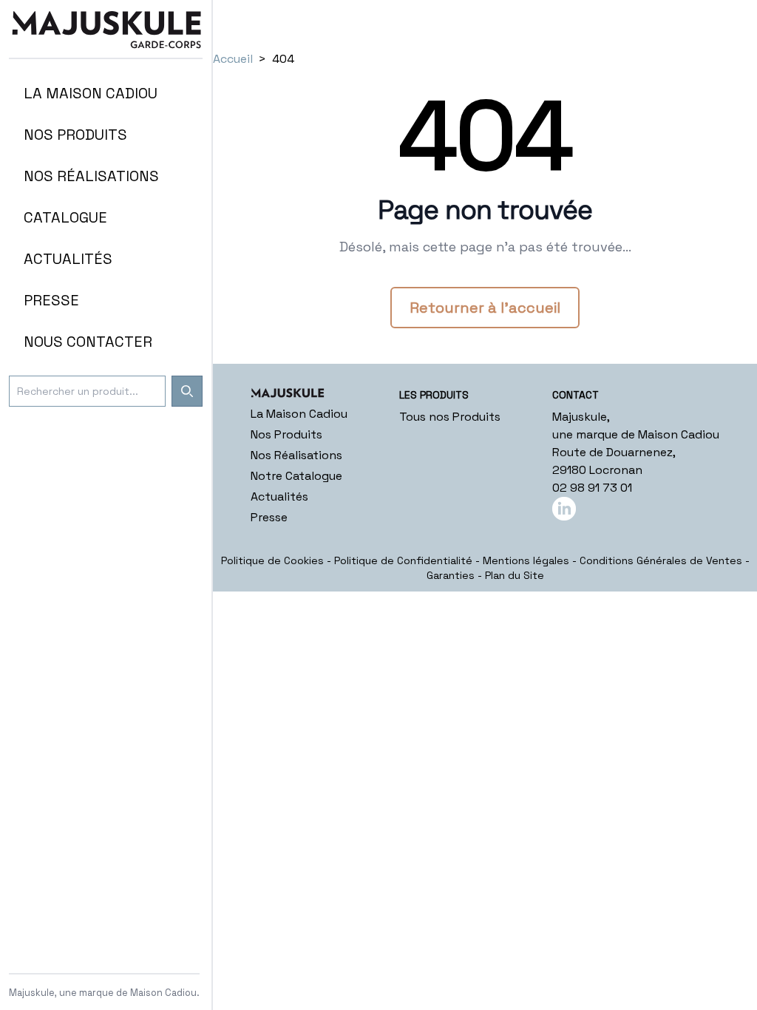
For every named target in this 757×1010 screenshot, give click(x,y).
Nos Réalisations (296, 455)
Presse (269, 517)
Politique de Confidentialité (403, 560)
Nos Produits (286, 434)
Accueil (233, 59)
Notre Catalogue (296, 476)
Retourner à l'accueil (485, 307)
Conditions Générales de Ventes (661, 560)
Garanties (451, 575)
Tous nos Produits (449, 416)
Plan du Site (514, 575)
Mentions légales (526, 560)
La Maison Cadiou (299, 413)
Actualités (279, 496)
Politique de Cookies (272, 560)
